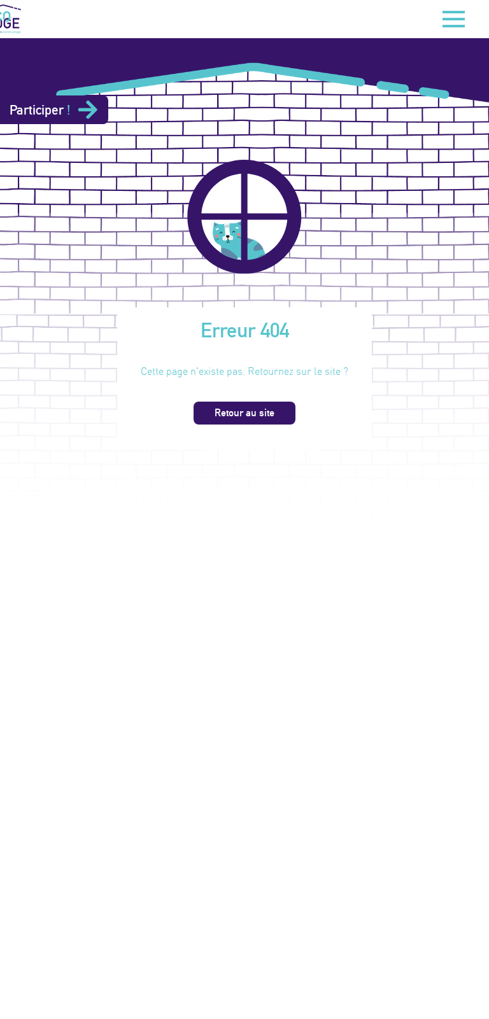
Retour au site (244, 413)
